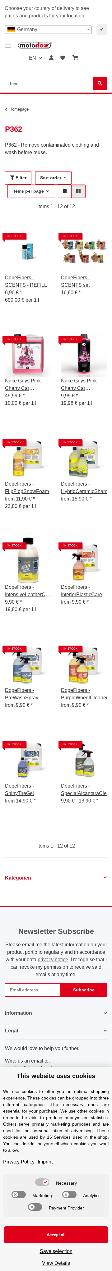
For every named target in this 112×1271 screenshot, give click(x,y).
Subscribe (84, 989)
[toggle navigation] (8, 43)
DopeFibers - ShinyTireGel (19, 789)
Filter (20, 177)
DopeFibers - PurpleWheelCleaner (84, 694)
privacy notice (53, 959)
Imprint (45, 1161)
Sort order (50, 177)
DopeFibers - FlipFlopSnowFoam (27, 487)
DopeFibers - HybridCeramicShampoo (84, 487)
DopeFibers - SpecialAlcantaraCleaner (84, 789)
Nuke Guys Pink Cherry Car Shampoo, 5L (23, 385)
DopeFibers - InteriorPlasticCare (81, 590)
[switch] (42, 1182)
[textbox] (48, 29)
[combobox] (48, 29)
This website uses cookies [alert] (56, 1075)
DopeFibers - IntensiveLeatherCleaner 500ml (28, 591)
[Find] (100, 83)
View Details (56, 1263)
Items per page (28, 191)
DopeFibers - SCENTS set (75, 281)
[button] (51, 58)
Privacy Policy (19, 1161)
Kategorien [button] (18, 877)
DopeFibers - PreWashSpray (21, 694)
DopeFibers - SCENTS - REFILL (26, 281)
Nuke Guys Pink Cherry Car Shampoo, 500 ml (80, 385)
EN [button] (32, 58)
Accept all (56, 1234)
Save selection (56, 1251)
